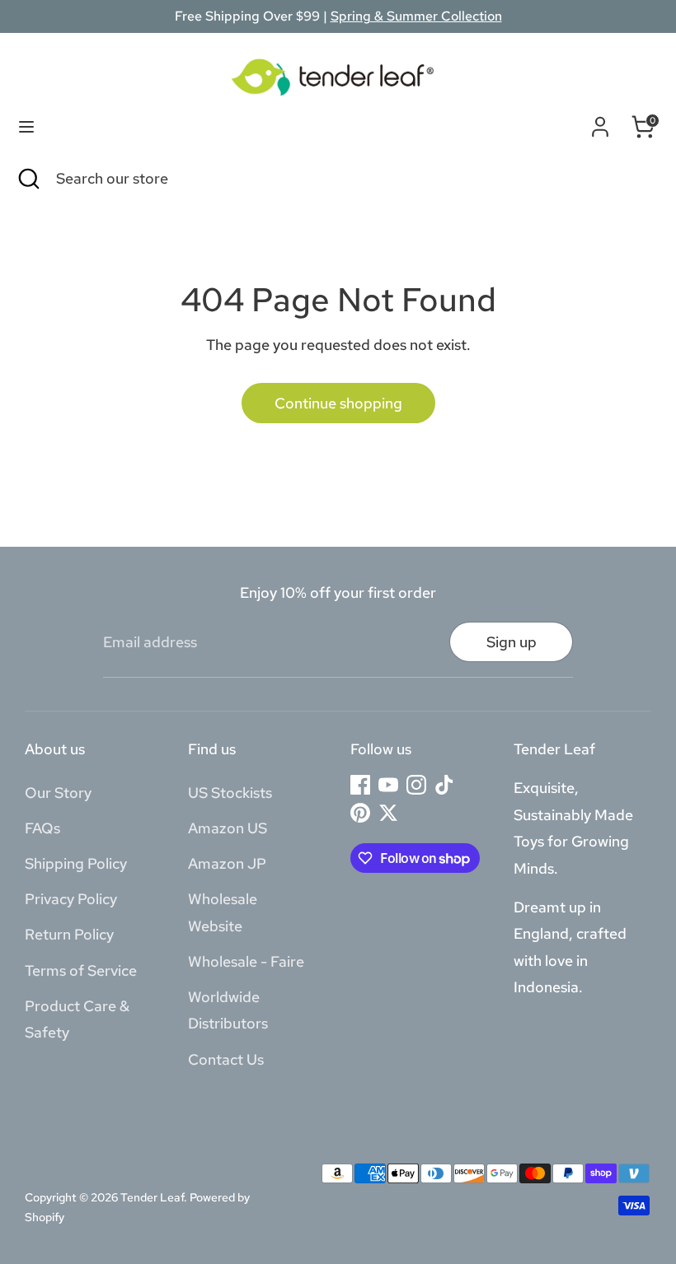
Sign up (511, 641)
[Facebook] (360, 785)
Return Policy (69, 934)
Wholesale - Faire (246, 961)
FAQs (42, 828)
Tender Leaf (152, 1197)
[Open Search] (28, 178)
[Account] (600, 123)
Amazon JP (227, 863)
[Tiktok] (444, 785)
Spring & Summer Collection (416, 16)
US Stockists (230, 792)
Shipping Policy (76, 863)
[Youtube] (388, 785)
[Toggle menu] (26, 126)
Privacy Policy (71, 898)
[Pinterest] (360, 813)
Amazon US (227, 828)
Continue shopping (338, 403)
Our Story (58, 792)
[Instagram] (416, 785)
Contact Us (226, 1059)
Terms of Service (81, 970)
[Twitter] (388, 813)
